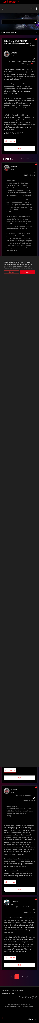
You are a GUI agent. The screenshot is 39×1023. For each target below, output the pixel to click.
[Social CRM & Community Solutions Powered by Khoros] (32, 1019)
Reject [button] (11, 272)
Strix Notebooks (24, 133)
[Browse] (3, 8)
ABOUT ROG (5, 991)
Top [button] (3, 1018)
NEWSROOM (19, 991)
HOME (12, 991)
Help (31, 8)
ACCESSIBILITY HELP (9, 994)
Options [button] (36, 32)
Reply (19, 149)
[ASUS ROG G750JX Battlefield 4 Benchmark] (32, 159)
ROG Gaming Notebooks (10, 32)
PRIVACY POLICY (25, 1005)
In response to (24, 795)
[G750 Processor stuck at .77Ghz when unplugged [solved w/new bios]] (36, 159)
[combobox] (20, 21)
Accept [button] (27, 272)
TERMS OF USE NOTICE (14, 1005)
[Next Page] (27, 976)
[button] (6, 141)
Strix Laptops (13, 133)
